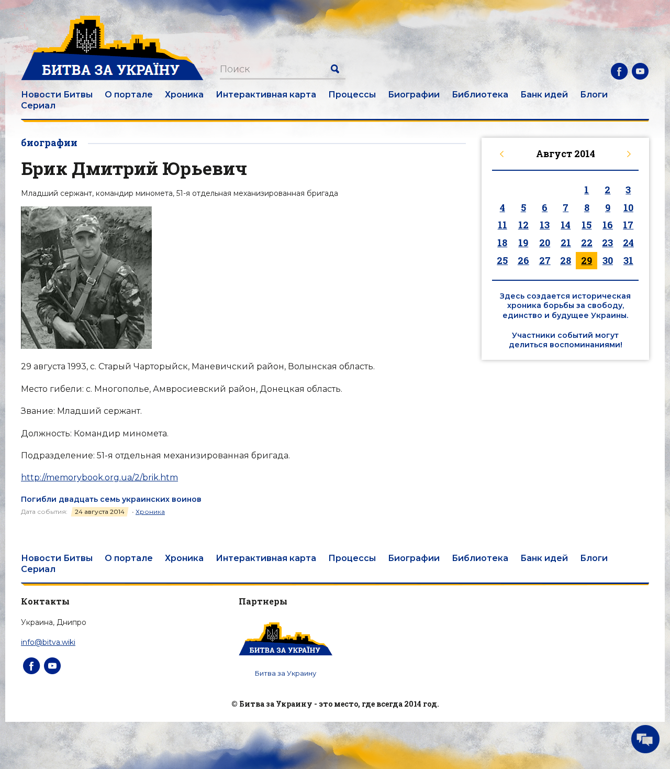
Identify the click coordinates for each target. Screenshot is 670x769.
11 (502, 224)
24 (628, 242)
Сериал (38, 106)
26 (523, 260)
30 (607, 260)
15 (586, 224)
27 (545, 260)
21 (566, 242)
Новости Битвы (57, 95)
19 (523, 242)
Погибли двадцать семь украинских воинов (111, 499)
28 (565, 260)
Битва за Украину (285, 673)
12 (523, 224)
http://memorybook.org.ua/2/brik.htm (99, 477)
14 (566, 224)
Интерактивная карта (266, 95)
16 (607, 224)
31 (628, 260)
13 (545, 224)
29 (586, 260)
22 (587, 242)
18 (502, 242)
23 (607, 242)
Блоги (594, 95)
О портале (129, 95)
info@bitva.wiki (48, 642)
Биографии (414, 95)
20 (544, 242)
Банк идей (544, 95)
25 (502, 260)
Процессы (352, 95)
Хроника (184, 95)
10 (628, 207)
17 (628, 224)
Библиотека (480, 95)
